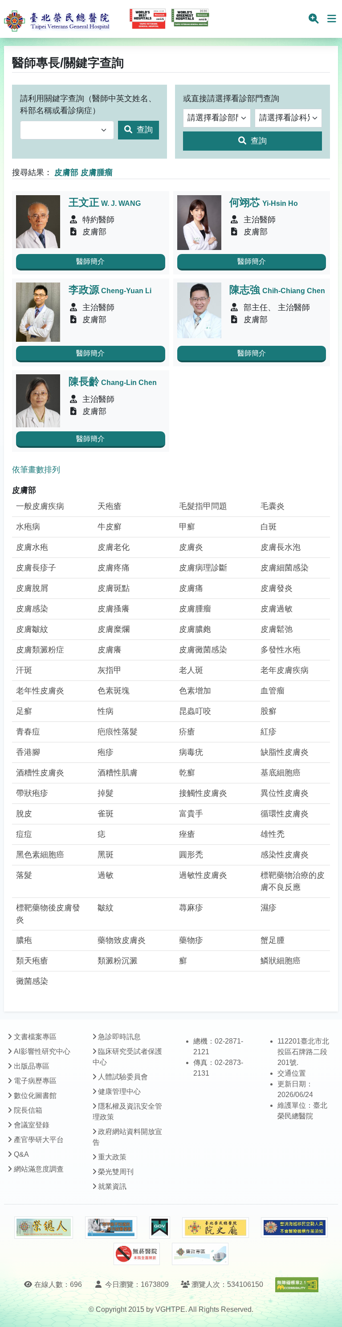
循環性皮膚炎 (285, 813)
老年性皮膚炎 (40, 690)
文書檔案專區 (35, 1036)
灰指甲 (110, 670)
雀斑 (106, 813)
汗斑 (24, 670)
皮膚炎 (191, 547)
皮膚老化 (114, 547)
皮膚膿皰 (195, 629)
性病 (106, 711)
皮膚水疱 (32, 547)
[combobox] (67, 130)
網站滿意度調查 (39, 1169)
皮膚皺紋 (32, 629)
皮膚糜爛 (114, 629)
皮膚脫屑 (32, 588)
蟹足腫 (273, 940)
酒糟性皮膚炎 (40, 772)
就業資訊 (112, 1186)
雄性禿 (273, 834)
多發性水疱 (281, 649)
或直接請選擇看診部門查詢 (231, 98)
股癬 (269, 711)
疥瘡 (187, 731)
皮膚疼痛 (114, 567)
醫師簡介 (90, 261)
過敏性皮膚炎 (203, 875)
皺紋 (106, 907)
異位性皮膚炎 (285, 793)
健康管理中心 (119, 1091)
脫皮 (24, 813)
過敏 (106, 875)
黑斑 (106, 854)
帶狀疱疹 (32, 793)
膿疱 (24, 940)
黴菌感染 (32, 981)
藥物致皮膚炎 (122, 940)
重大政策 (112, 1157)
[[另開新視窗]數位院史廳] (215, 1227)
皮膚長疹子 (36, 567)
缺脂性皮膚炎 (285, 752)
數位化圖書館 (35, 1095)
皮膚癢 (110, 649)
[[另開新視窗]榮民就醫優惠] (111, 1227)
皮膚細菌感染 (285, 567)
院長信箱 (28, 1110)
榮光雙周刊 (116, 1171)
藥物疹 (191, 940)
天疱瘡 (110, 506)
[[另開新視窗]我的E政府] (159, 1227)
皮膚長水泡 (281, 547)
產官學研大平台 (39, 1139)
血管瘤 (273, 690)
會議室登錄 (31, 1125)
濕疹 (269, 907)
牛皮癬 (110, 526)
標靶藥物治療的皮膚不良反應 (293, 881)
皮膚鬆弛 (277, 629)
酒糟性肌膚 (118, 772)
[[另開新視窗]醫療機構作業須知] (294, 1227)
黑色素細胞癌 (40, 854)
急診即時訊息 (119, 1036)
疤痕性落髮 (118, 731)
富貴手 (191, 813)
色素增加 (195, 690)
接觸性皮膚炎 (203, 793)
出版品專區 (31, 1066)
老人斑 (191, 670)
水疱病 (28, 526)
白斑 (269, 526)
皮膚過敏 (277, 608)
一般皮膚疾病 (40, 506)
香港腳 (28, 752)
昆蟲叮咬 (195, 711)
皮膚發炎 (277, 588)
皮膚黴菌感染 (203, 649)
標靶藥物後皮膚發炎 (48, 913)
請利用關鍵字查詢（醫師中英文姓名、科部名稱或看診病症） (88, 104)
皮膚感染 (32, 608)
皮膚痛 (191, 588)
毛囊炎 (273, 506)
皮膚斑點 (114, 588)
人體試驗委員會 (123, 1077)
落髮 (24, 875)
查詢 (143, 129)
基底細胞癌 (281, 772)
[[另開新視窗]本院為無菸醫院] (137, 1254)
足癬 (24, 711)
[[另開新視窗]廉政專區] (200, 1254)
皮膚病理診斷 (203, 567)
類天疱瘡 (32, 960)
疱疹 (106, 752)
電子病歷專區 (35, 1081)
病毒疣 (191, 752)
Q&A (21, 1154)
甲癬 (187, 526)
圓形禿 (191, 854)
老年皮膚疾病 (285, 670)
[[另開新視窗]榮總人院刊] (43, 1227)
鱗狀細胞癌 (281, 960)
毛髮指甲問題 (203, 506)
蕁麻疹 (191, 907)
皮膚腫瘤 (195, 608)
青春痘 (28, 731)
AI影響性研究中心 (42, 1051)
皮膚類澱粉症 (40, 649)
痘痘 (24, 834)
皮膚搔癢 (114, 608)
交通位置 (291, 1073)
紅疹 (269, 731)
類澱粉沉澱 (118, 960)
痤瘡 (187, 834)
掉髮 (106, 793)
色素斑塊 (114, 690)
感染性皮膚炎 (285, 854)
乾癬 (187, 772)
